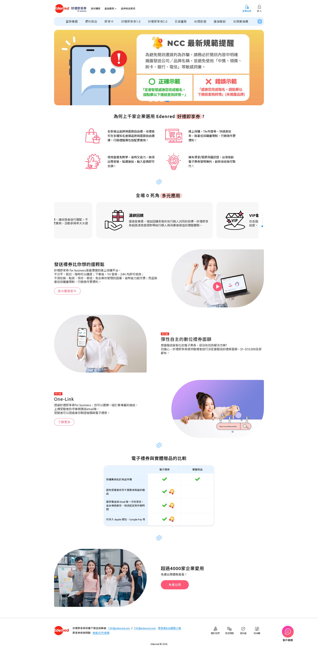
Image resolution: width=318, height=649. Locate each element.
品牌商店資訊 (128, 8)
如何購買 (95, 8)
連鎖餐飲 (220, 21)
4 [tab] (167, 101)
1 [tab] (151, 101)
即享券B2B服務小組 (169, 628)
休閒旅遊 (200, 21)
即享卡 (109, 21)
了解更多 (64, 422)
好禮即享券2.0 (157, 21)
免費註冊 (175, 584)
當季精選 (72, 21)
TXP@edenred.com (119, 628)
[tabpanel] (159, 67)
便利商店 (91, 21)
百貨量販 (181, 21)
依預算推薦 (240, 21)
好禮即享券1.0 (131, 21)
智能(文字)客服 (101, 632)
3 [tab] (162, 101)
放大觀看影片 (67, 291)
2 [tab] (156, 101)
